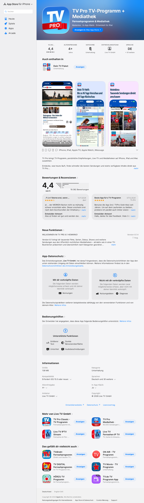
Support (114, 500)
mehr (136, 168)
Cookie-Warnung (102, 500)
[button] (18, 19)
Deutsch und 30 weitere (102, 379)
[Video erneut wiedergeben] (45, 143)
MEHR (84, 210)
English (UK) (58, 491)
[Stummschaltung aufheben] (65, 143)
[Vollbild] (69, 143)
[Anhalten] (60, 143)
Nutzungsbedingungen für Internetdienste (57, 500)
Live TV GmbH (48, 396)
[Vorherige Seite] (39, 48)
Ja (93, 387)
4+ (43, 387)
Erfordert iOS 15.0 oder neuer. (55, 379)
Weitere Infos (60, 305)
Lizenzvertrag (109, 405)
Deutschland (46, 491)
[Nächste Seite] (141, 48)
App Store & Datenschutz (84, 500)
